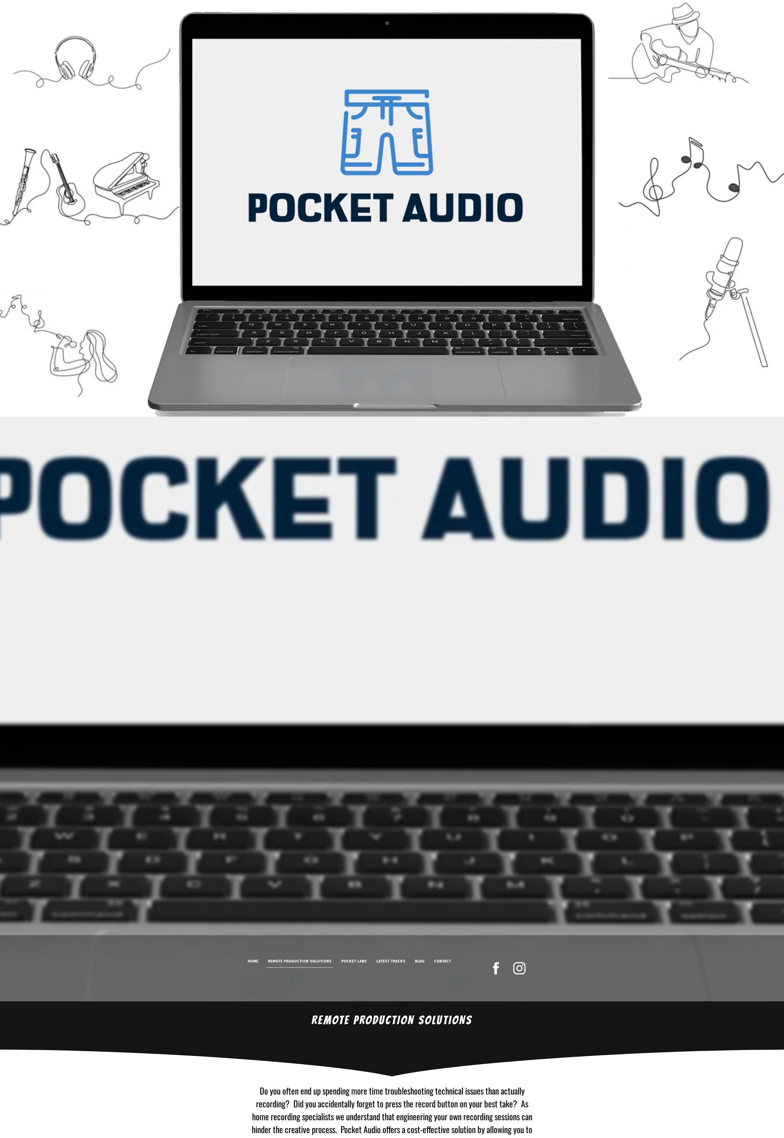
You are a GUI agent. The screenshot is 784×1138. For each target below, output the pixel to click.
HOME (253, 961)
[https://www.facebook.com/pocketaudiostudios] (496, 968)
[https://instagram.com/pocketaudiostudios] (519, 968)
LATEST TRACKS (390, 961)
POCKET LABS (354, 961)
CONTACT (442, 961)
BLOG (420, 961)
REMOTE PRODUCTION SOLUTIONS (300, 961)
